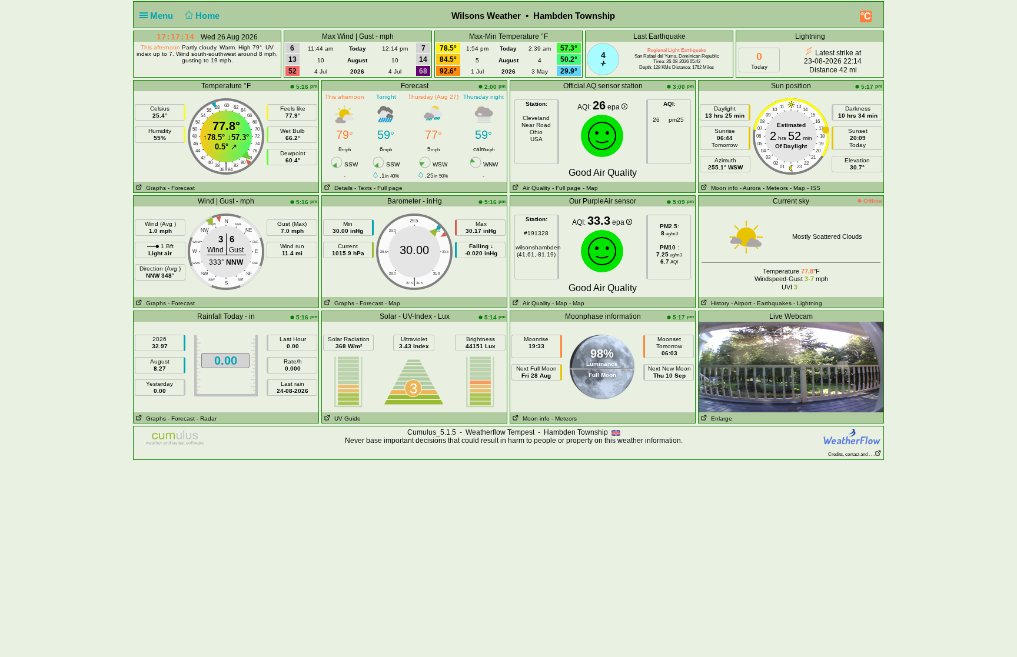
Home (208, 16)
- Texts (363, 188)
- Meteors (775, 188)
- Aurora (750, 188)
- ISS (813, 188)
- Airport (741, 303)
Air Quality (534, 188)
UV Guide (346, 418)
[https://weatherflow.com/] (852, 436)
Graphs (154, 188)
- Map (589, 188)
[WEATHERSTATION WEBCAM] (791, 366)
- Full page (388, 188)
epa (614, 107)
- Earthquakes (772, 303)
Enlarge (719, 418)
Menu (163, 16)
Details (342, 188)
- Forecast (181, 188)
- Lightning (807, 303)
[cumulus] (175, 438)
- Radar (207, 418)
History (718, 303)
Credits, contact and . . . (851, 454)
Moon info (722, 188)
